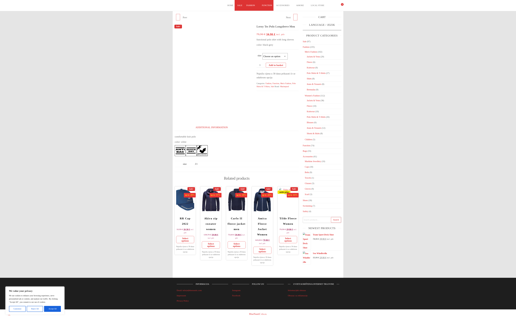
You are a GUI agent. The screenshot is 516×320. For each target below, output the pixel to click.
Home (230, 5)
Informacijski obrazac (297, 290)
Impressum (181, 296)
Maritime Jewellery (313, 161)
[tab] (181, 126)
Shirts (309, 78)
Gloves (308, 189)
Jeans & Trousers (314, 84)
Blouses (310, 122)
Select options (185, 239)
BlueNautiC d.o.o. (258, 314)
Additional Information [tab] (212, 127)
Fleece (309, 62)
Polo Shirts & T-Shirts (316, 73)
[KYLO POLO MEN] (178, 17)
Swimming (307, 206)
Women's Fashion (312, 96)
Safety (305, 211)
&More (300, 5)
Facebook (236, 296)
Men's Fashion (285, 83)
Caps (307, 167)
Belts (307, 172)
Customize (17, 309)
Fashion (250, 5)
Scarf (307, 194)
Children (308, 139)
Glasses (308, 183)
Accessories (282, 5)
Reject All (35, 309)
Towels (308, 178)
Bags (305, 151)
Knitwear (311, 67)
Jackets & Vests (313, 57)
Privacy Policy (183, 301)
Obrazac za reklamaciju (298, 296)
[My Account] (335, 5)
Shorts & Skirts (313, 133)
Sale (239, 5)
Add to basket (276, 65)
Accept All (53, 309)
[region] (34, 300)
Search (336, 220)
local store (317, 5)
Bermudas (311, 89)
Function (267, 5)
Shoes (305, 200)
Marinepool (284, 87)
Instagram (236, 290)
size (259, 55)
